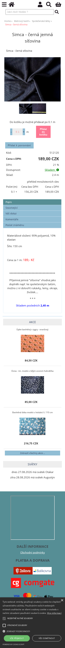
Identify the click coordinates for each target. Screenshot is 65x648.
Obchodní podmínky (32, 552)
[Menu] (4, 4)
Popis (9, 202)
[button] (32, 631)
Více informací (54, 613)
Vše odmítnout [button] (47, 638)
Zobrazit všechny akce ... (32, 453)
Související (12, 207)
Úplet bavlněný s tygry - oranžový (32, 329)
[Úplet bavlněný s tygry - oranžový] (32, 343)
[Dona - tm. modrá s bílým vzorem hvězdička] (32, 385)
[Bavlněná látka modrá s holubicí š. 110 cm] (32, 426)
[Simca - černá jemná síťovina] (32, 79)
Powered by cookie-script (13, 644)
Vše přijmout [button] (17, 638)
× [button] (62, 600)
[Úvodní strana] (13, 5)
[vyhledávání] (50, 5)
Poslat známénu (15, 225)
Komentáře (12, 219)
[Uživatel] (42, 5)
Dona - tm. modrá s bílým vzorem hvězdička (32, 370)
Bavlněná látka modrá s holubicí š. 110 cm (32, 412)
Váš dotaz (11, 213)
